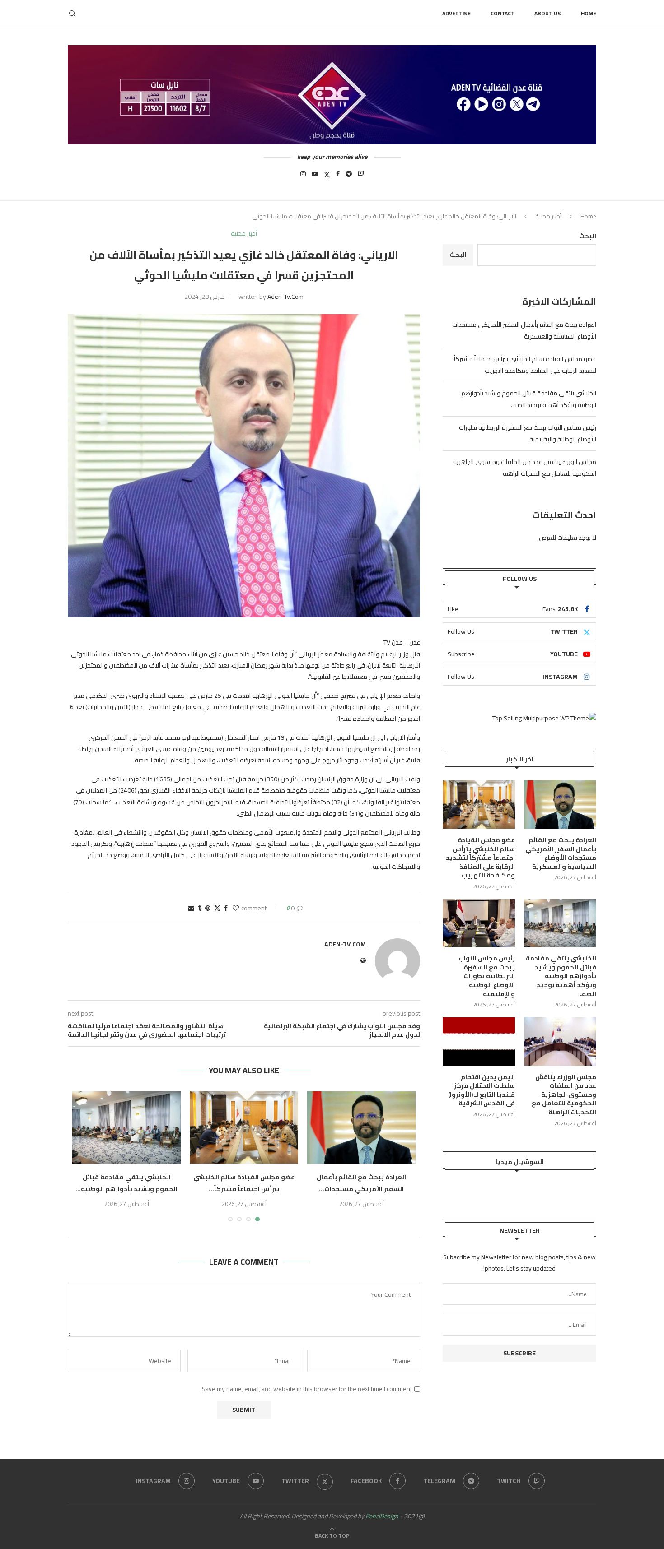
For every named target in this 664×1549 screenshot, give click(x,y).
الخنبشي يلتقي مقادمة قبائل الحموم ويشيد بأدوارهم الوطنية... (126, 1183)
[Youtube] (315, 176)
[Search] (72, 13)
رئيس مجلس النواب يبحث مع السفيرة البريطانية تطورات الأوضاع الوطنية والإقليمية (486, 976)
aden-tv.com (285, 296)
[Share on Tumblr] (199, 908)
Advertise (456, 13)
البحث (587, 236)
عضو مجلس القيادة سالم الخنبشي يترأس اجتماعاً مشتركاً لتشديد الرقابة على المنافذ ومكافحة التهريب (525, 364)
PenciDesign (381, 1516)
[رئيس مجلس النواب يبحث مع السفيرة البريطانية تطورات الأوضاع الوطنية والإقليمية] (479, 923)
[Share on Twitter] (217, 908)
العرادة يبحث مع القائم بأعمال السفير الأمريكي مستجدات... (361, 1183)
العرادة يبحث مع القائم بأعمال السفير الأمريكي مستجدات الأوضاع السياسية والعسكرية (524, 330)
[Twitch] (361, 176)
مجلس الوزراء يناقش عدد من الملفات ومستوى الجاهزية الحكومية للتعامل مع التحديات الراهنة (524, 467)
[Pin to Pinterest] (207, 908)
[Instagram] (303, 176)
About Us (547, 13)
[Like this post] (236, 908)
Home (588, 13)
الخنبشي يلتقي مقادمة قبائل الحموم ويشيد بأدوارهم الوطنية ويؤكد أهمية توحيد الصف (528, 399)
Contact (502, 13)
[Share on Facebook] (226, 908)
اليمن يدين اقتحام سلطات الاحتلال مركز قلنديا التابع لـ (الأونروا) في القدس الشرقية (481, 1090)
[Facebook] (338, 176)
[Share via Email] (191, 908)
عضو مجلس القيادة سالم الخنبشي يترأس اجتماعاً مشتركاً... (244, 1183)
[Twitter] (327, 176)
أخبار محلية (548, 216)
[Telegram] (349, 176)
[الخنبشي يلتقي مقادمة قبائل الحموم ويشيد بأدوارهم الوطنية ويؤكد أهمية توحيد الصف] (126, 1127)
